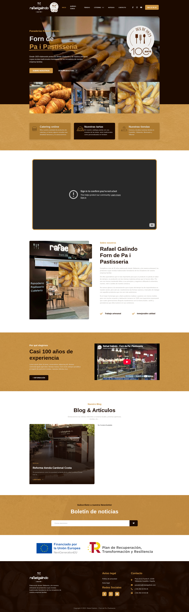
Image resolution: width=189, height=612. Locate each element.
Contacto (122, 7)
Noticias (36, 463)
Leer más (37, 479)
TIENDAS (87, 7)
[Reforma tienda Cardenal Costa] (61, 454)
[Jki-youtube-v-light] (117, 594)
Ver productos (66, 71)
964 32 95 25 (152, 7)
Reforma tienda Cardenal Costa (52, 467)
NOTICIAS (111, 7)
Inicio (64, 7)
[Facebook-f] (104, 594)
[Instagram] (111, 594)
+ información (39, 378)
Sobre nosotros (41, 71)
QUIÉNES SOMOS (73, 7)
